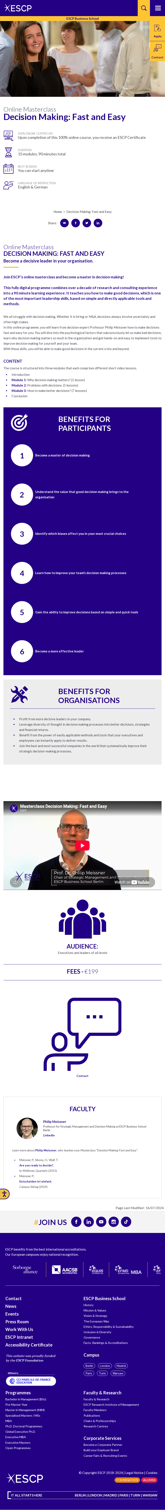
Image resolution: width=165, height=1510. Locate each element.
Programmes (18, 1392)
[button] (157, 51)
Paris (89, 1373)
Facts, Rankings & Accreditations (106, 1343)
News (10, 1306)
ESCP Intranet (19, 1337)
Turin (102, 1373)
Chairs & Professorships (100, 1421)
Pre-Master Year (16, 1404)
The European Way (96, 1321)
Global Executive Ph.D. (20, 1431)
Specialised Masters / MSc (22, 1415)
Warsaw (118, 1373)
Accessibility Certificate (28, 1344)
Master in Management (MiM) (25, 1410)
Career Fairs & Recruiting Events (105, 1455)
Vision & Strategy (95, 1315)
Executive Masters (18, 1442)
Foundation (127, 1480)
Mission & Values (95, 1310)
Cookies (151, 1473)
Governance (92, 1337)
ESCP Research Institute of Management (111, 1404)
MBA (8, 1421)
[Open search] (144, 8)
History (88, 1305)
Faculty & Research (102, 1392)
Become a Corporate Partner (103, 1444)
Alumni (149, 1480)
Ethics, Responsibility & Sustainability (109, 1326)
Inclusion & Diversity (97, 1332)
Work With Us (19, 1329)
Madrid (121, 1365)
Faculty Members (95, 1410)
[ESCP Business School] (16, 8)
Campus (91, 1354)
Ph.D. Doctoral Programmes (23, 1426)
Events (12, 1313)
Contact (82, 1076)
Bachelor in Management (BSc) (25, 1399)
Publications (92, 1415)
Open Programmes (18, 1448)
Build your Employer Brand (101, 1450)
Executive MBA (15, 1437)
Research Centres (96, 1426)
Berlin (89, 1365)
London (105, 1365)
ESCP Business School (104, 1298)
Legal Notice (134, 1473)
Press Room (17, 1321)
